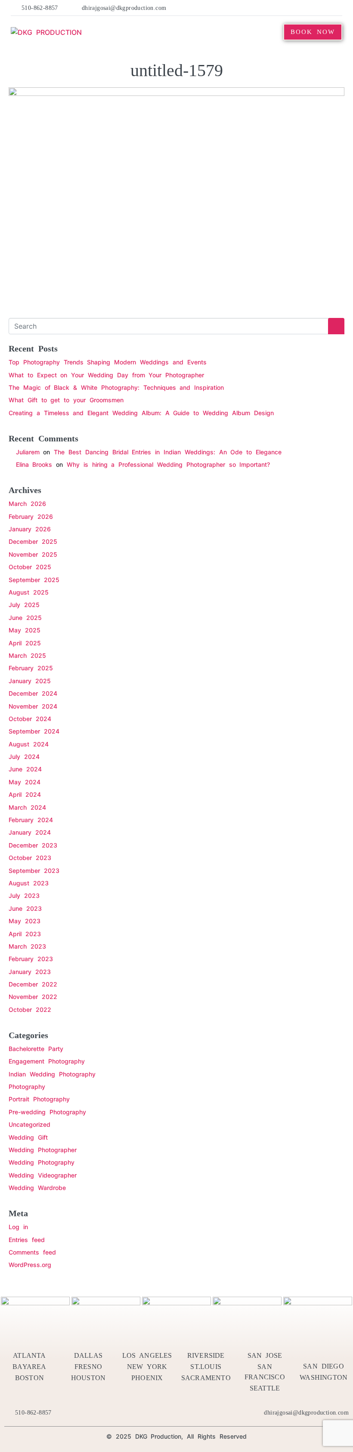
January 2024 (30, 832)
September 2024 (34, 731)
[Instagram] (324, 7)
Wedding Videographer (43, 1175)
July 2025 (24, 604)
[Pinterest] (298, 7)
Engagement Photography (47, 1061)
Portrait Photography (39, 1099)
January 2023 (30, 971)
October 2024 (30, 718)
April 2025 (25, 643)
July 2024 (24, 756)
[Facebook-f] (258, 7)
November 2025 (33, 554)
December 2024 (33, 693)
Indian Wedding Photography (52, 1074)
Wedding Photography (41, 1162)
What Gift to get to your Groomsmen (66, 400)
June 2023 (25, 908)
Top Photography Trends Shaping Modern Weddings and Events (108, 362)
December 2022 (33, 984)
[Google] (337, 7)
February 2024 (31, 819)
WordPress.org (30, 1264)
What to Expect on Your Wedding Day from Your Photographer (106, 375)
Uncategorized (29, 1124)
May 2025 (24, 630)
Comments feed (32, 1252)
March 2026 (27, 503)
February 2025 (31, 668)
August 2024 (29, 744)
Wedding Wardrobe (37, 1187)
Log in (18, 1226)
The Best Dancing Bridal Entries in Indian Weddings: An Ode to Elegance (168, 452)
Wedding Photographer (43, 1149)
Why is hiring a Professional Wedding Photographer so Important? (168, 464)
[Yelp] (285, 7)
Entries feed (27, 1239)
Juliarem (28, 452)
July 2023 (24, 895)
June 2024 (25, 769)
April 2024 (25, 794)
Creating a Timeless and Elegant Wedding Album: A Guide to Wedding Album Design (141, 412)
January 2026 (30, 529)
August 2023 (29, 883)
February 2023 (31, 958)
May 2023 (24, 921)
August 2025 (29, 592)
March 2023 (27, 946)
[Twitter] (272, 7)
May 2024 (24, 782)
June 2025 (25, 617)
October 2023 (30, 857)
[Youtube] (311, 7)
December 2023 (33, 845)
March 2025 (27, 655)
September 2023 (34, 870)
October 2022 (30, 1009)
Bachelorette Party (36, 1048)
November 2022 (33, 996)
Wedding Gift (28, 1137)
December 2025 (33, 541)
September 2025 (34, 579)
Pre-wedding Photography (47, 1112)
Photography (27, 1086)
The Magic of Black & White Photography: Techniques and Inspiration (116, 387)
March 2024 (27, 807)
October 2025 (30, 566)
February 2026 (31, 516)
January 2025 (30, 680)
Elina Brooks (34, 464)
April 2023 (25, 933)
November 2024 (33, 706)
